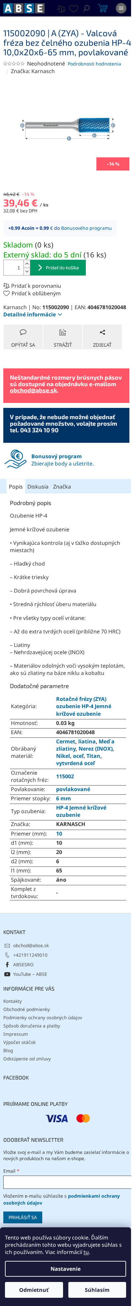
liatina (87, 741)
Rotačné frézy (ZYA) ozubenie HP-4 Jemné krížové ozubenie (83, 706)
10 (59, 833)
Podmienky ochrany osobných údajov (42, 1017)
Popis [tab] (16, 486)
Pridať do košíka (62, 267)
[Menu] (121, 8)
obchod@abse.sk (33, 390)
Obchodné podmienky (26, 1009)
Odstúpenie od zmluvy (27, 1058)
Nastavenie (66, 1268)
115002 (65, 776)
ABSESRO (23, 964)
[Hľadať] (86, 8)
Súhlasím (97, 1289)
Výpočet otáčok (19, 1042)
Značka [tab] (62, 486)
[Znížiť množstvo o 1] (26, 271)
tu (86, 1252)
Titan (93, 756)
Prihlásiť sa (23, 1217)
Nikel (63, 756)
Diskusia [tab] (38, 486)
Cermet (65, 741)
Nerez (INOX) (96, 748)
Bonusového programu (86, 228)
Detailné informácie (29, 314)
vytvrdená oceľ (75, 763)
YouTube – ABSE (30, 974)
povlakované (73, 789)
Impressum (15, 1034)
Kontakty (12, 1001)
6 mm (63, 798)
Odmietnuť (34, 1289)
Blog (8, 1050)
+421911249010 (30, 955)
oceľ (78, 756)
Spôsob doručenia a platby (31, 1026)
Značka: (33, 71)
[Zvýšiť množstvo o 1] (26, 264)
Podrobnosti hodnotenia (94, 64)
